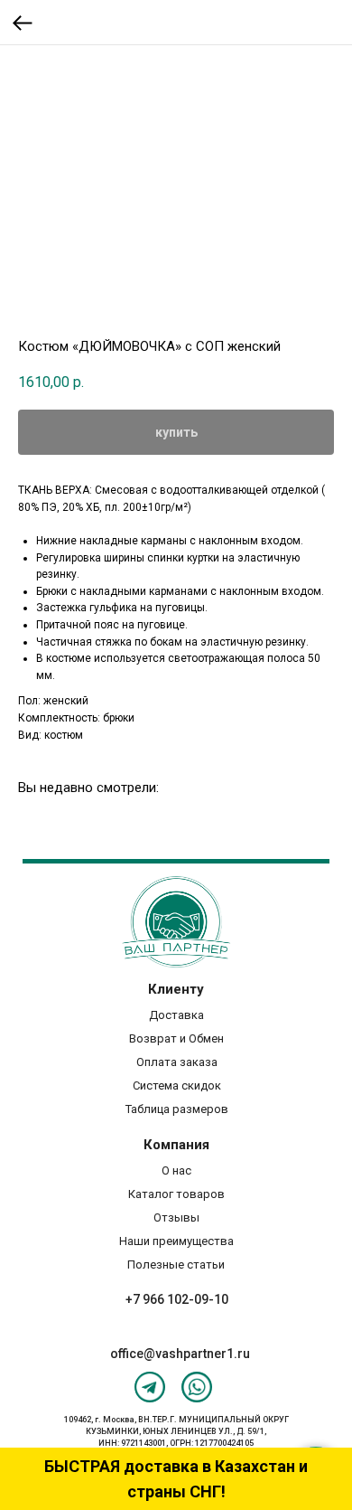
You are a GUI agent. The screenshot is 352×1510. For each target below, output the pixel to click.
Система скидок (177, 1085)
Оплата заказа (177, 1062)
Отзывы (176, 1217)
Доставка (176, 1015)
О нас (176, 1170)
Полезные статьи (176, 1264)
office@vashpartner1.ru (180, 1353)
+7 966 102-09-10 (176, 1299)
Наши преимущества (176, 1241)
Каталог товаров (176, 1194)
